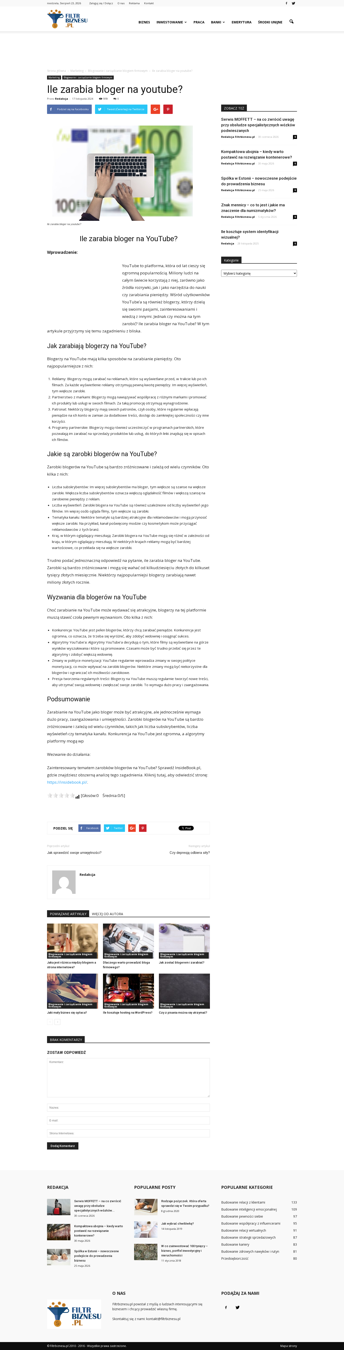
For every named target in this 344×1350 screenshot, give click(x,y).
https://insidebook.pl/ (67, 782)
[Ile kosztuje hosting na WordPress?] (128, 991)
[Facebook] (286, 3)
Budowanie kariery (235, 1244)
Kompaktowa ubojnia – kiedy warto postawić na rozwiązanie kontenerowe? (98, 1230)
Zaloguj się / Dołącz (101, 3)
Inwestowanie (170, 22)
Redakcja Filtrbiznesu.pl (238, 136)
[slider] (61, 795)
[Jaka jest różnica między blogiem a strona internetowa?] (72, 941)
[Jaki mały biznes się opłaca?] (72, 991)
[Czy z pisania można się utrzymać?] (184, 991)
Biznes (144, 22)
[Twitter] (293, 3)
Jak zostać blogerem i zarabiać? (181, 962)
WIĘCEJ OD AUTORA (107, 914)
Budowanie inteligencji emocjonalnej (249, 1209)
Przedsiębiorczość (235, 1258)
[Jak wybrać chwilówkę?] (145, 1229)
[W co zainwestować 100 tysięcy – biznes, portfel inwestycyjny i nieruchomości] (145, 1252)
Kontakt (149, 3)
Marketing (54, 77)
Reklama (134, 3)
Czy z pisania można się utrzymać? (183, 1012)
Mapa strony (288, 1346)
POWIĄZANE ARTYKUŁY (68, 914)
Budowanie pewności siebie (242, 1216)
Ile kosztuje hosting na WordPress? (127, 1012)
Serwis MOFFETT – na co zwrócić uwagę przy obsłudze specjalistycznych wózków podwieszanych (258, 125)
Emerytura (242, 22)
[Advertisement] (172, 47)
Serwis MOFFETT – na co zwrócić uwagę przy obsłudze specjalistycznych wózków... (97, 1205)
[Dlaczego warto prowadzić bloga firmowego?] (128, 941)
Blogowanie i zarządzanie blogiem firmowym (88, 77)
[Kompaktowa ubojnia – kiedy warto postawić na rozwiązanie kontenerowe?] (58, 1232)
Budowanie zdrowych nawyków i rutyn (250, 1251)
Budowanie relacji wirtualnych (243, 1230)
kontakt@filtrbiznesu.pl (163, 1319)
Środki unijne (270, 22)
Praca (199, 22)
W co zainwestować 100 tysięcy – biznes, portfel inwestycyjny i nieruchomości (184, 1250)
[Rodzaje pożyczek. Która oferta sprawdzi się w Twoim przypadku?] (145, 1207)
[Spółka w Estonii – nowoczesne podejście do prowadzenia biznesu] (58, 1257)
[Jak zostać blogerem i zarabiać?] (184, 941)
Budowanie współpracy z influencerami (250, 1223)
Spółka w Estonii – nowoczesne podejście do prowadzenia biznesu (96, 1255)
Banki (216, 22)
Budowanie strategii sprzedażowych (248, 1237)
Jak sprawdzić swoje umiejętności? (74, 853)
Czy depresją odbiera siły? (190, 853)
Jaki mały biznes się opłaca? (67, 1012)
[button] (291, 21)
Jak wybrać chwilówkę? (177, 1223)
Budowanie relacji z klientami (243, 1202)
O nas (120, 3)
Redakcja (61, 98)
